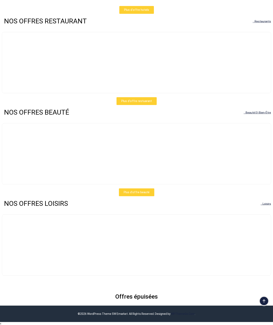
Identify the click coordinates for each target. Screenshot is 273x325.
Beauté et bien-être (258, 112)
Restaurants (263, 21)
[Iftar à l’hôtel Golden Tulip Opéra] (136, 84)
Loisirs (267, 203)
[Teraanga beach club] (136, 266)
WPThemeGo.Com (183, 313)
